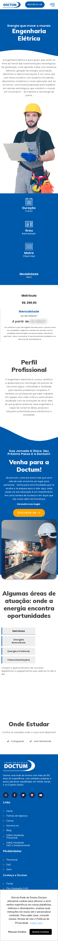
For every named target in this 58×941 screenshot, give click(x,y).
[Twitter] (23, 795)
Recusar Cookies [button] (17, 932)
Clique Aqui (29, 256)
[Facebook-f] (14, 795)
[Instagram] (6, 795)
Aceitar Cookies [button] (40, 932)
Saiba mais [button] (36, 923)
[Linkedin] (32, 795)
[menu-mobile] (52, 4)
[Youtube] (41, 795)
